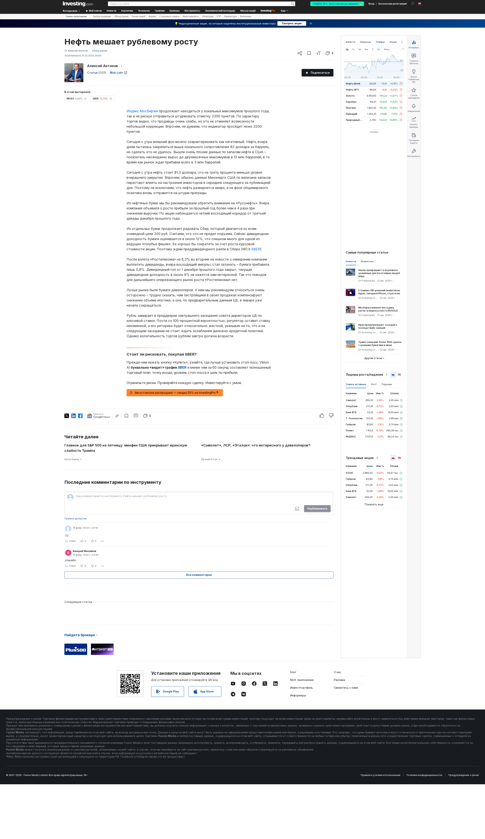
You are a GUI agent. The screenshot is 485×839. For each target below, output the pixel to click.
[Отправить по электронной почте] (136, 415)
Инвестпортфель (301, 687)
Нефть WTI (352, 89)
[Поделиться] (299, 53)
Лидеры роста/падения (364, 374)
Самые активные (356, 384)
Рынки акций (138, 16)
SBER (255, 249)
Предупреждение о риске (463, 775)
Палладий (351, 113)
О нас (337, 672)
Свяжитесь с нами (346, 687)
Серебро (351, 101)
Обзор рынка (121, 16)
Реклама (339, 679)
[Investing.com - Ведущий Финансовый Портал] (78, 3)
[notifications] (413, 3)
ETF (219, 16)
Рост (374, 384)
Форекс (152, 16)
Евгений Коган (209, 459)
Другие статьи (373, 358)
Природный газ (355, 120)
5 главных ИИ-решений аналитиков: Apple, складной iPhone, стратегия (379, 292)
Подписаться (320, 72)
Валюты (350, 42)
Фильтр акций (248, 10)
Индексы (365, 42)
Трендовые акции (360, 458)
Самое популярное (76, 16)
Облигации (208, 16)
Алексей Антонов (102, 66)
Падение (387, 384)
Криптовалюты (191, 16)
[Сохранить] (309, 53)
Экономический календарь (220, 10)
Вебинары (245, 16)
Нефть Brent (353, 83)
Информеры (298, 695)
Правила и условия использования (380, 775)
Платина (351, 107)
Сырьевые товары (169, 16)
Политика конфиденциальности (424, 775)
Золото (350, 95)
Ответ (72, 541)
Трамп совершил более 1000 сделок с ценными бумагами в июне (379, 344)
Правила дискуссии (75, 518)
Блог (293, 672)
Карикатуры (230, 16)
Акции (393, 42)
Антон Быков (71, 459)
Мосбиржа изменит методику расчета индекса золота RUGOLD (378, 309)
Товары (380, 42)
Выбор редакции (102, 16)
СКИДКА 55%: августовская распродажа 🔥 (337, 3)
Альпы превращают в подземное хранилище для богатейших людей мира (379, 273)
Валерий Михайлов (84, 551)
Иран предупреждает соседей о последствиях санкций (377, 326)
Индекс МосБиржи (142, 111)
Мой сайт (116, 72)
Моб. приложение (302, 679)
